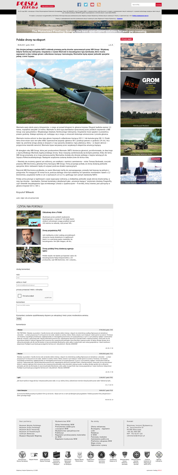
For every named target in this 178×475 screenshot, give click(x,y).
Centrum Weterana (27, 434)
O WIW (94, 435)
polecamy (126, 39)
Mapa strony (96, 443)
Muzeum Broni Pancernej (29, 429)
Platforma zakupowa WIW (101, 441)
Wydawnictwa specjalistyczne (67, 431)
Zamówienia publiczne (100, 439)
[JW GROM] (141, 85)
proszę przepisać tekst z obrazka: (30, 289)
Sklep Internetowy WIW (64, 425)
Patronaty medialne (99, 437)
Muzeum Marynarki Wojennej (30, 436)
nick (18, 274)
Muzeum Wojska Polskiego (30, 425)
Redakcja (95, 433)
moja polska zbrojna (48, 6)
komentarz (21, 302)
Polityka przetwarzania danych (140, 15)
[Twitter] (86, 4)
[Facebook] (79, 4)
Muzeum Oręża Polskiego (29, 427)
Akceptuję (119, 18)
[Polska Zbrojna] (45, 9)
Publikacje (59, 433)
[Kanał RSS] (99, 4)
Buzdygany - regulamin (100, 429)
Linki (93, 431)
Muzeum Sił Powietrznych (29, 431)
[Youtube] (92, 4)
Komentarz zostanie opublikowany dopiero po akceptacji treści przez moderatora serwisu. (52, 315)
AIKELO (160, 470)
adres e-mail (22, 282)
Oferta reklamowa (98, 427)
